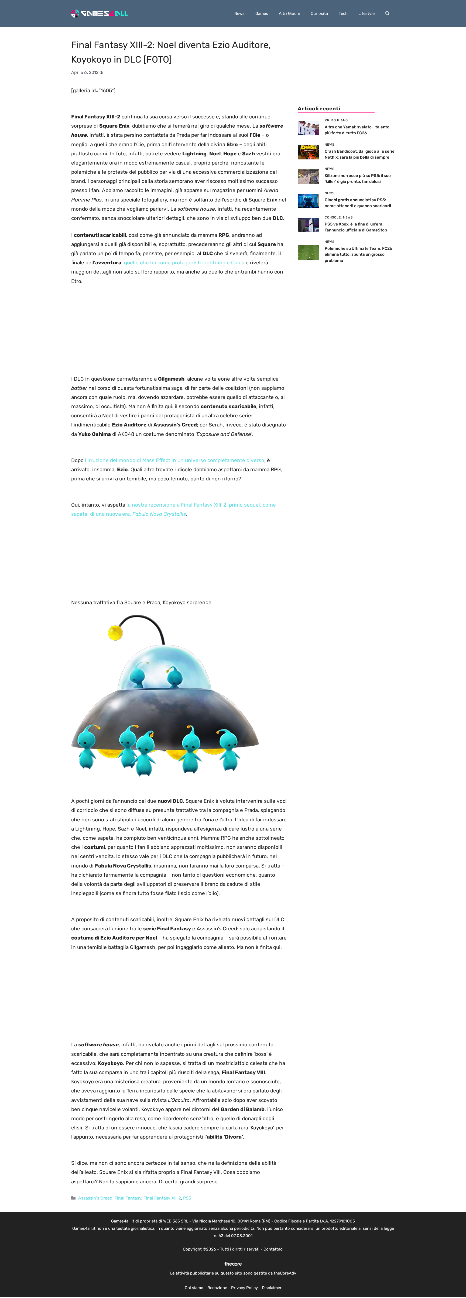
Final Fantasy (128, 1198)
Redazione (217, 1287)
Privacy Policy (244, 1287)
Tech (343, 13)
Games (261, 13)
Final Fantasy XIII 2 (162, 1198)
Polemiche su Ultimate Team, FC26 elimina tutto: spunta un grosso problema (358, 254)
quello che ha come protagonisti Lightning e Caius (184, 262)
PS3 (187, 1198)
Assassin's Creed (95, 1198)
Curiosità (319, 13)
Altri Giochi (289, 13)
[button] (387, 13)
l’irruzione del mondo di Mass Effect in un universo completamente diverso (174, 460)
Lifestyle (366, 13)
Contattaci (273, 1249)
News (239, 13)
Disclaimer (272, 1287)
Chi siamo (194, 1287)
